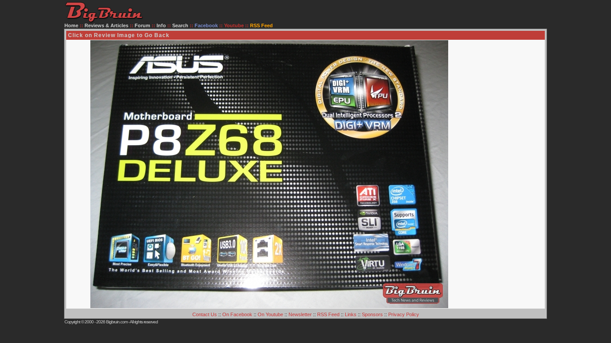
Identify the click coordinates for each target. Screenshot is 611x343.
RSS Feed (328, 314)
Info (161, 25)
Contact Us (204, 314)
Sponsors (372, 314)
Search (180, 25)
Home (71, 25)
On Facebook (237, 314)
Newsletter (300, 314)
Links (350, 314)
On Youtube (270, 314)
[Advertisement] (508, 174)
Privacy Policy (403, 314)
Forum (142, 25)
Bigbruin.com (116, 321)
